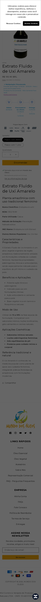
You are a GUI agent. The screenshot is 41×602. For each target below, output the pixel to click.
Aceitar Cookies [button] (31, 23)
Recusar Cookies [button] (13, 23)
